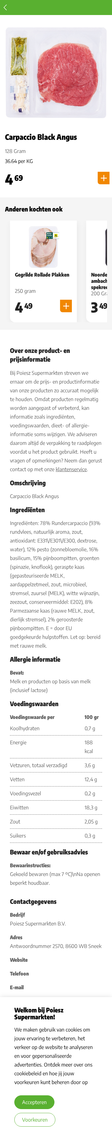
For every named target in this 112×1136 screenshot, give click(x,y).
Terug (5, 7)
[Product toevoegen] (104, 178)
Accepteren (34, 1102)
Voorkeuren (35, 1120)
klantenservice (71, 469)
